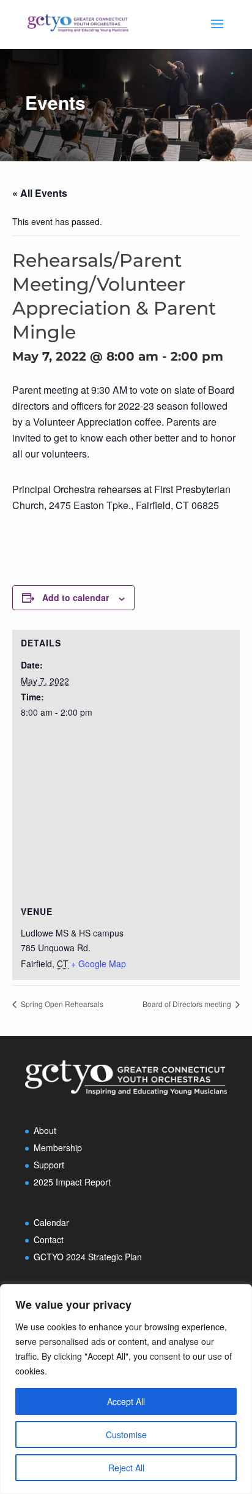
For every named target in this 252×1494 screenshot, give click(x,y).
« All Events (39, 193)
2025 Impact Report (72, 1182)
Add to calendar (75, 597)
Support (49, 1165)
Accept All (126, 1401)
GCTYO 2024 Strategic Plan (88, 1257)
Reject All (126, 1467)
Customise (126, 1434)
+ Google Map (98, 963)
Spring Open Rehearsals (61, 1003)
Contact (49, 1239)
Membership (58, 1147)
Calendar (51, 1222)
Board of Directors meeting (188, 1003)
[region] (126, 1389)
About (45, 1130)
